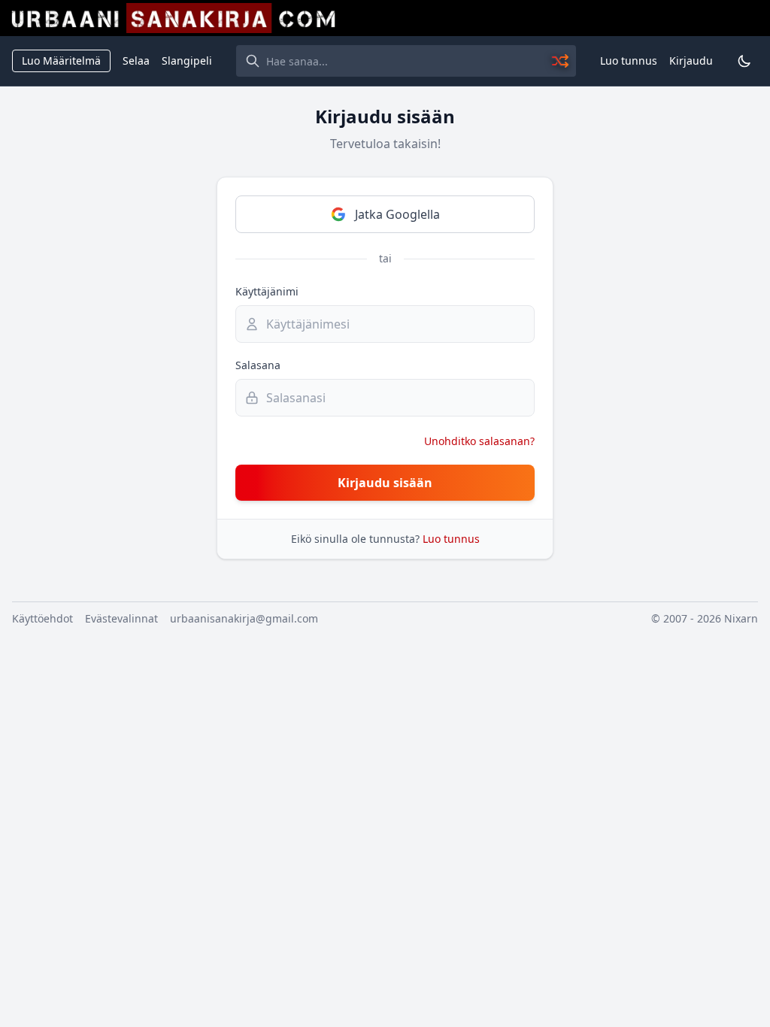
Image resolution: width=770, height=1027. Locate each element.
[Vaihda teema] (744, 60)
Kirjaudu (691, 60)
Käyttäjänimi (267, 291)
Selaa (136, 60)
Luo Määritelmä (61, 60)
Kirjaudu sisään (385, 482)
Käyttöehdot (42, 618)
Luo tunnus (628, 60)
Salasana (257, 365)
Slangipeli (187, 60)
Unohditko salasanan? (479, 441)
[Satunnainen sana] (561, 61)
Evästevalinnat (121, 618)
